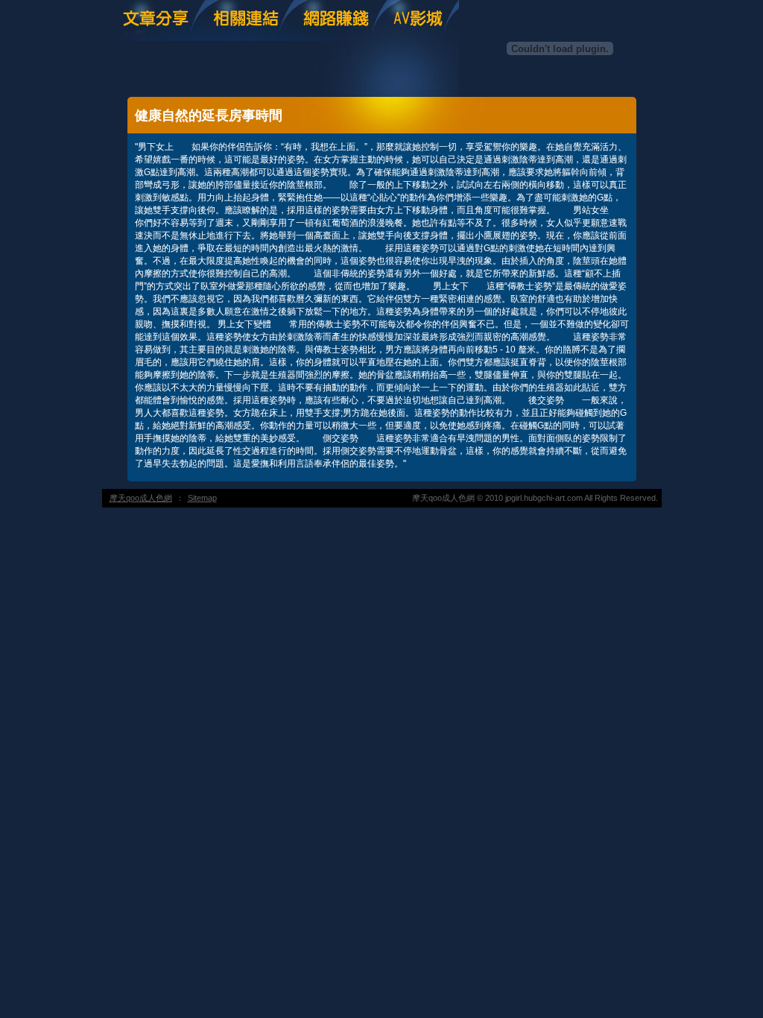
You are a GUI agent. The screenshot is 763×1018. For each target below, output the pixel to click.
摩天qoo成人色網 (141, 497)
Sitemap (202, 497)
